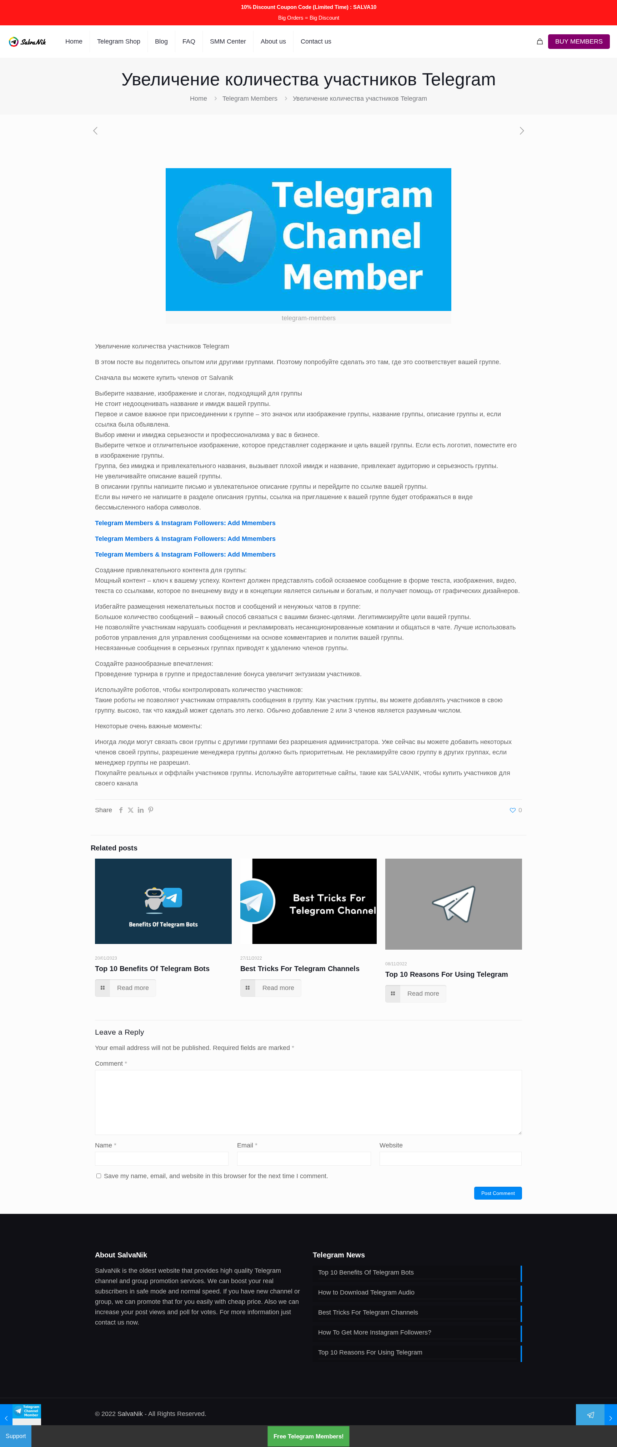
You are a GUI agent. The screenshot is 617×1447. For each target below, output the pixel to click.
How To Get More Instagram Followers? (374, 1332)
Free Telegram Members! (309, 1436)
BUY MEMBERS (579, 41)
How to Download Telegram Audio (366, 1292)
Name (105, 1145)
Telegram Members (249, 98)
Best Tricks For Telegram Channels (300, 969)
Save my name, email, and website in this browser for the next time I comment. (216, 1176)
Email (247, 1145)
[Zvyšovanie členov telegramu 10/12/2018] (596, 1418)
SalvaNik (130, 1413)
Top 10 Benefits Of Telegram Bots (152, 969)
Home (198, 98)
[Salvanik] (27, 41)
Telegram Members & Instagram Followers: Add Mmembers (185, 523)
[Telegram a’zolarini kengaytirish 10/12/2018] (20, 1418)
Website (391, 1145)
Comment (111, 1063)
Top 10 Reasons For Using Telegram (446, 974)
